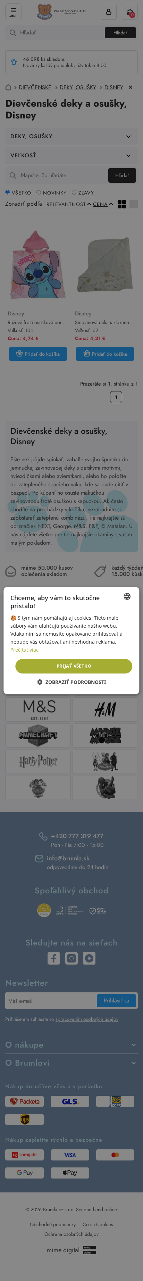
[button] (71, 682)
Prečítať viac (24, 649)
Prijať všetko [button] (74, 666)
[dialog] (71, 640)
